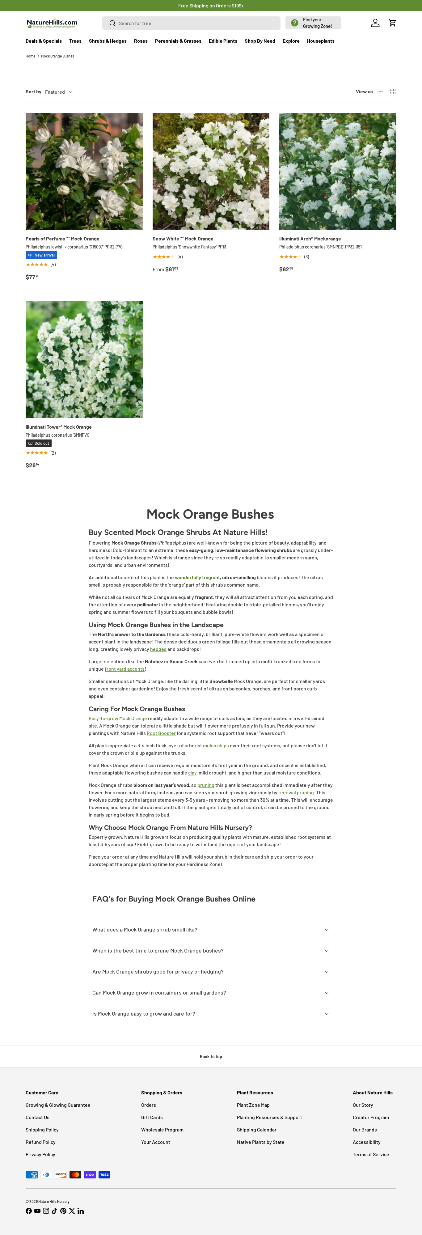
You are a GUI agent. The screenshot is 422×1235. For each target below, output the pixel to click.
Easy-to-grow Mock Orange (118, 718)
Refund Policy (41, 1142)
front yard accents (125, 669)
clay (192, 772)
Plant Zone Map (253, 1105)
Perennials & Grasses (178, 41)
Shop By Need (260, 41)
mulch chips (216, 745)
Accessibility (367, 1142)
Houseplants (321, 41)
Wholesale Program (162, 1129)
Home (30, 56)
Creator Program (371, 1117)
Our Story (363, 1105)
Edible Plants (223, 41)
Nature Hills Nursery (54, 1201)
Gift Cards (152, 1117)
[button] (313, 22)
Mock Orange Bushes (57, 56)
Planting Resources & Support (269, 1117)
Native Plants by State (261, 1142)
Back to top (211, 1056)
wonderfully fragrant (197, 577)
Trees (75, 41)
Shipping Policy (42, 1129)
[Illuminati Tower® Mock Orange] (84, 359)
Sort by (33, 91)
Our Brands (365, 1129)
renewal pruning (296, 792)
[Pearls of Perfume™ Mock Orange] (84, 171)
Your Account (155, 1142)
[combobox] (191, 23)
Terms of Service (371, 1154)
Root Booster (161, 733)
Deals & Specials (44, 41)
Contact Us (37, 1117)
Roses (141, 41)
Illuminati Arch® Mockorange (310, 238)
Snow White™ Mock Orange (183, 238)
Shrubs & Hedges (108, 41)
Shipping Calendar (256, 1129)
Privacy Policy (40, 1154)
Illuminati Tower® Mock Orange (59, 427)
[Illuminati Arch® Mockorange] (337, 171)
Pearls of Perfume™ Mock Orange (62, 238)
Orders (148, 1105)
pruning (205, 785)
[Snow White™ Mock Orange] (211, 171)
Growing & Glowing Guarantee (58, 1105)
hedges (158, 649)
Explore (291, 41)
